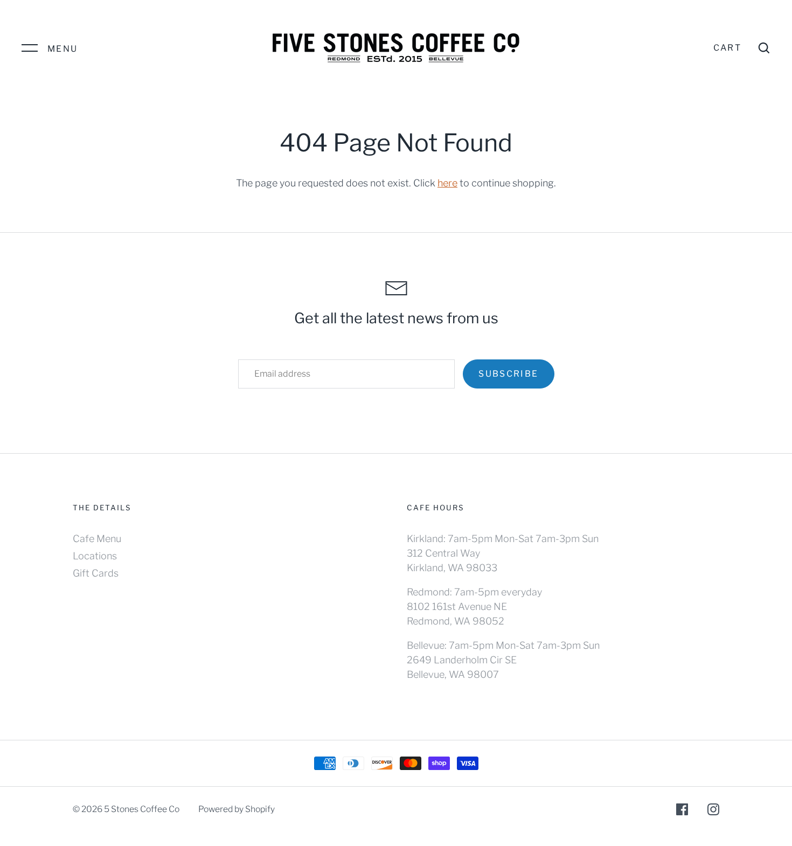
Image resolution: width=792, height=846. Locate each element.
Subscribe (508, 374)
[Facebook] (682, 811)
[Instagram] (713, 811)
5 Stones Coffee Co (141, 809)
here (447, 183)
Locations (95, 555)
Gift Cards (96, 573)
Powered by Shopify (236, 809)
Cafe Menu (97, 538)
